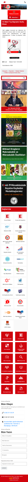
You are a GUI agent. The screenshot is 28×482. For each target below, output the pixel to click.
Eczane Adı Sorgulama (20, 220)
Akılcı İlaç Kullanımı (7, 316)
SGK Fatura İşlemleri (20, 241)
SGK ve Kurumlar (7, 360)
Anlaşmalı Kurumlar (7, 263)
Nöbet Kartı (15, 17)
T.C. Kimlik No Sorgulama (7, 371)
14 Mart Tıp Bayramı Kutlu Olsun (12, 72)
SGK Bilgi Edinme (21, 381)
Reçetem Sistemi (7, 252)
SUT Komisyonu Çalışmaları (20, 253)
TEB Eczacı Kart (7, 305)
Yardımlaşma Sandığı (20, 295)
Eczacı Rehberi (7, 220)
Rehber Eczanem (20, 273)
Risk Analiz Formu (7, 392)
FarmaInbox (20, 263)
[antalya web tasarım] (14, 478)
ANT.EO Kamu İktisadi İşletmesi (7, 242)
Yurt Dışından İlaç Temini (7, 295)
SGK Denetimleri (21, 392)
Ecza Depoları (7, 349)
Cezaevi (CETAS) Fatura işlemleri (20, 231)
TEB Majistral (20, 284)
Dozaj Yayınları (20, 305)
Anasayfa (4, 71)
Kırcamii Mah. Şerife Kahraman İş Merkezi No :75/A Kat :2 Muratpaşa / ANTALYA (13, 423)
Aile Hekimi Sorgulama (21, 371)
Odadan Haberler (19, 71)
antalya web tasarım (14, 480)
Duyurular (11, 71)
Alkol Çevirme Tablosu (7, 284)
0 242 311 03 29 (9, 412)
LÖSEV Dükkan (7, 327)
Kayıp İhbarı (7, 381)
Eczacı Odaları (21, 338)
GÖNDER (4, 468)
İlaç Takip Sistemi (7, 273)
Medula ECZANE (7, 230)
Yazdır (5, 62)
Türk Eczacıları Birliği (7, 338)
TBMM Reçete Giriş (21, 360)
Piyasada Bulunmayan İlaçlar (20, 317)
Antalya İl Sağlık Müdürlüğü (21, 350)
